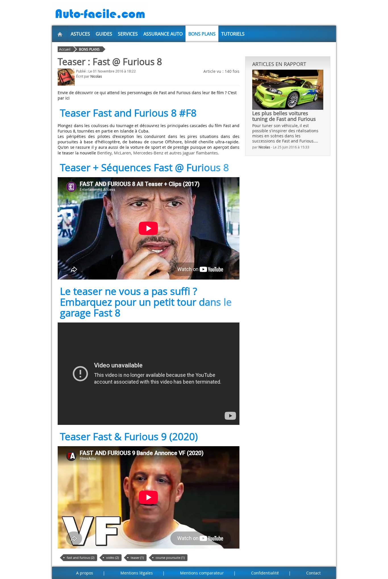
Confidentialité (265, 573)
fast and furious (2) (80, 557)
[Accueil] (60, 34)
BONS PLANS (202, 34)
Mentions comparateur (202, 573)
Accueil (64, 49)
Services (128, 34)
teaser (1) (137, 557)
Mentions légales (136, 573)
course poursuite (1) (170, 557)
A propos (84, 573)
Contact (313, 573)
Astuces (80, 34)
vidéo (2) (112, 557)
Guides (104, 34)
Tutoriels (233, 34)
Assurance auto (163, 34)
